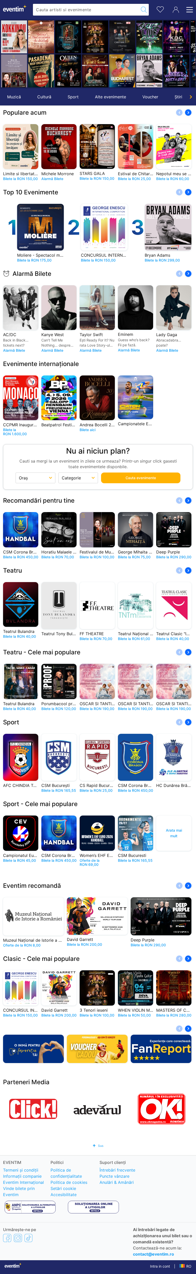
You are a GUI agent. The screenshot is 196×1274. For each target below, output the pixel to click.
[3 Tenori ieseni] (93, 37)
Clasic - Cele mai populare (41, 958)
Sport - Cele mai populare (40, 804)
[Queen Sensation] (66, 71)
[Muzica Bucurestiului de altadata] (39, 37)
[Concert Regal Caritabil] (120, 37)
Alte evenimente (110, 96)
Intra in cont (160, 1266)
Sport (73, 96)
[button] (7, 54)
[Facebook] (7, 1237)
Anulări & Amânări (117, 1182)
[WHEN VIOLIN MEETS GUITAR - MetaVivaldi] (66, 37)
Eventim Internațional (23, 1182)
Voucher (150, 96)
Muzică (14, 96)
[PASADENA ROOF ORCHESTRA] (39, 71)
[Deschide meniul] (188, 9)
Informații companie (22, 1176)
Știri (178, 96)
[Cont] (175, 9)
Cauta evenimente (141, 478)
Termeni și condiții (20, 1170)
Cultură (44, 96)
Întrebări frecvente (117, 1170)
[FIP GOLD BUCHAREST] (120, 71)
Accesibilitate (64, 1194)
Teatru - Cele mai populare (41, 652)
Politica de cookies (69, 1182)
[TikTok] (28, 1237)
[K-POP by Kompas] (174, 37)
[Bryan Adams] (147, 71)
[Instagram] (18, 1237)
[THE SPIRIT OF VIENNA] (93, 71)
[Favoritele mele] (160, 9)
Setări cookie (63, 1188)
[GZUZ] (147, 37)
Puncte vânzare (114, 1176)
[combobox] (86, 10)
